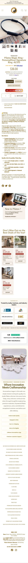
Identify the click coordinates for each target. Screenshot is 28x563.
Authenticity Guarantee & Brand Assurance (14, 474)
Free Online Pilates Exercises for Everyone (14, 452)
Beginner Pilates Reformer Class (14, 471)
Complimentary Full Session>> (10, 216)
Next (26, 29)
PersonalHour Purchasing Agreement (14, 505)
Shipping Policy (14, 499)
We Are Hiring (14, 486)
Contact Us (14, 490)
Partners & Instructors (14, 458)
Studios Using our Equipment (14, 496)
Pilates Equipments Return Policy (14, 515)
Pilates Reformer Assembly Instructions (14, 449)
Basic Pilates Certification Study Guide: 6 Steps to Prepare (14, 524)
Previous (1, 29)
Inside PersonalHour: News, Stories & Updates (14, 455)
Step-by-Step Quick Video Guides (14, 477)
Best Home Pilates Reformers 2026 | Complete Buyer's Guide (14, 446)
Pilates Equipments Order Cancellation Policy (14, 508)
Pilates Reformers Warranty (14, 468)
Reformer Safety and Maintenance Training (14, 521)
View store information (8, 107)
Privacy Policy (14, 502)
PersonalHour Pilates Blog (14, 483)
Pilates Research (14, 493)
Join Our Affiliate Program (14, 461)
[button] (2, 10)
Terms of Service (14, 518)
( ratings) (20, 65)
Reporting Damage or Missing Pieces (14, 512)
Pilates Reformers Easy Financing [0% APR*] (14, 465)
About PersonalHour (14, 480)
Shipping (7, 72)
